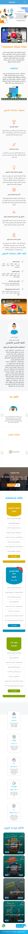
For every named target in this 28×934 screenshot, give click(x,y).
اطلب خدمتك (20, 926)
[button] (2, 16)
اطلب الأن (14, 556)
